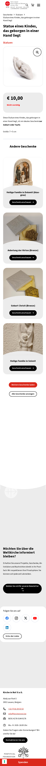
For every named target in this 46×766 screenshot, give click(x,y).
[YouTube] (35, 618)
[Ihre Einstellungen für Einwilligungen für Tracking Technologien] (4, 761)
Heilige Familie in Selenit (23, 361)
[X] (26, 618)
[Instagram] (16, 618)
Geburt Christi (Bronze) (23, 305)
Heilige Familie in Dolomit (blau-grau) (23, 194)
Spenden (23, 762)
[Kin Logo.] (16, 5)
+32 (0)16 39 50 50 (16, 708)
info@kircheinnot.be (17, 713)
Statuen (19, 14)
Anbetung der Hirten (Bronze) (23, 250)
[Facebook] (7, 618)
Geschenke (8, 14)
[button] (38, 5)
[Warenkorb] (32, 5)
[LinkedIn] (7, 628)
